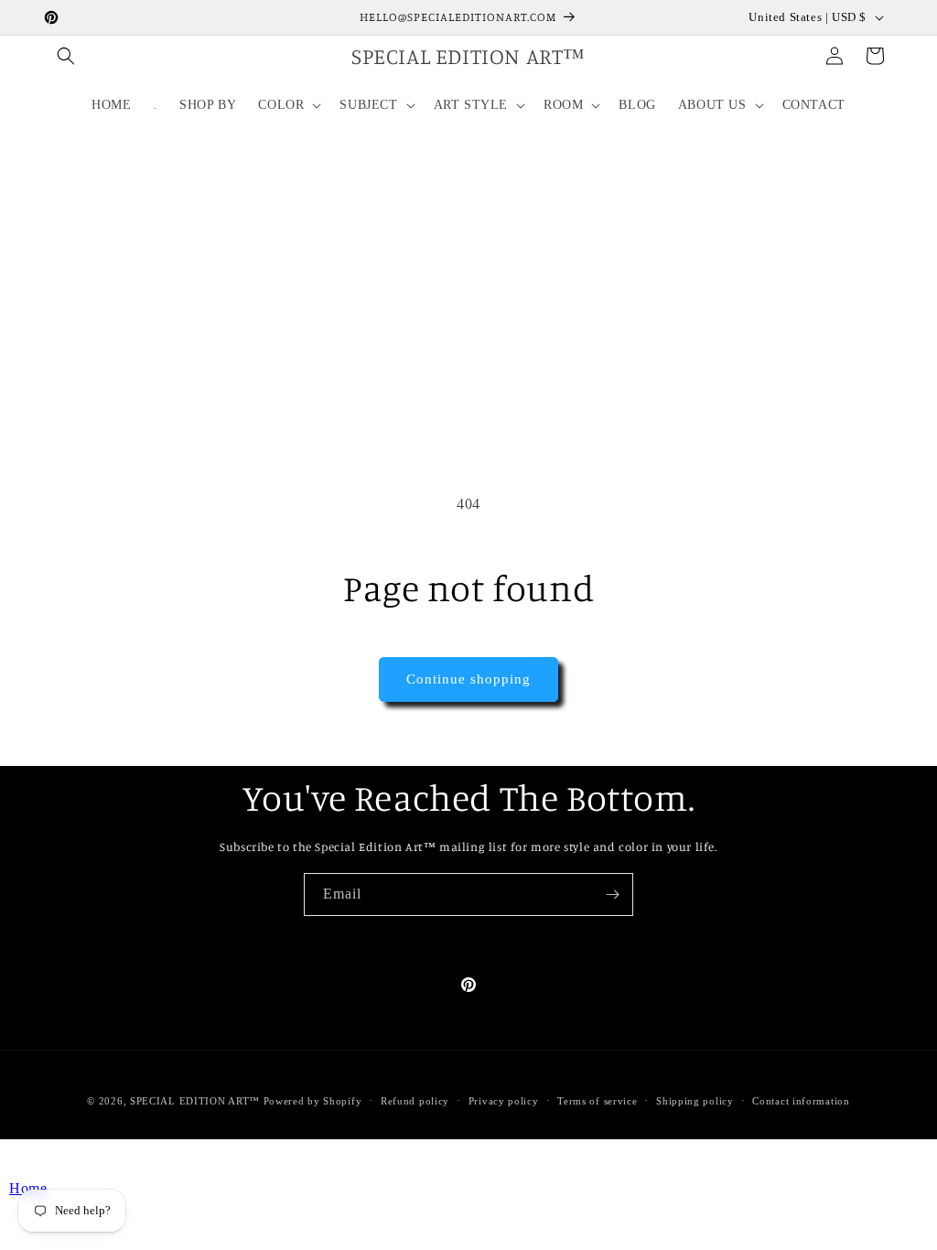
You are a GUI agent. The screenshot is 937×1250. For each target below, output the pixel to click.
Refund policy (415, 1100)
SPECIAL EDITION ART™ (195, 1100)
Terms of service (597, 1100)
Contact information (800, 1100)
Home (28, 1188)
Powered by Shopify (313, 1100)
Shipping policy (695, 1100)
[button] (66, 56)
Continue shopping (468, 679)
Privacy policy (503, 1100)
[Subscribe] (612, 894)
